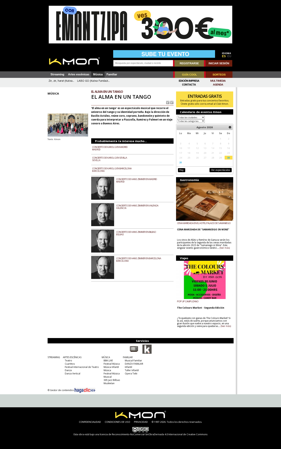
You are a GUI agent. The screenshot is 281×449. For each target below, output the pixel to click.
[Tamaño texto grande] (172, 102)
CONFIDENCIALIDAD (90, 422)
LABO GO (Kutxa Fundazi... (93, 80)
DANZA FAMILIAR (134, 363)
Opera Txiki (131, 373)
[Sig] (230, 127)
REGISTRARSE (189, 63)
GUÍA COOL (189, 74)
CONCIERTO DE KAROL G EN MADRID (110, 147)
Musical (108, 376)
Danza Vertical (72, 373)
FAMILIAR (128, 357)
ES (224, 56)
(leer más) (224, 248)
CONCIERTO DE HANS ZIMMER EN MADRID (136, 179)
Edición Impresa (189, 80)
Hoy (181, 170)
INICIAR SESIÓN (219, 63)
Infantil (128, 367)
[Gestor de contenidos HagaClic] (84, 390)
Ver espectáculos (220, 170)
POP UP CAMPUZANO (187, 301)
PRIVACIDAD (141, 422)
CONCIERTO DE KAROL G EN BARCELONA (112, 168)
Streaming (57, 74)
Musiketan (109, 383)
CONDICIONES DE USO (117, 422)
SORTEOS (219, 74)
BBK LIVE (108, 360)
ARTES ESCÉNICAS (72, 357)
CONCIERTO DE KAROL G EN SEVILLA (109, 157)
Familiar (111, 74)
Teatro (68, 360)
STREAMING (54, 357)
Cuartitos (70, 363)
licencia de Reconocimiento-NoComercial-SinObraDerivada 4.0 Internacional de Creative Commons (153, 434)
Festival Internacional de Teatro (82, 367)
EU (229, 56)
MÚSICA (106, 357)
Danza (68, 370)
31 (180, 162)
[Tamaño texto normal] (168, 102)
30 (228, 157)
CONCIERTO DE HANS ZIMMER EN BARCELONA (138, 258)
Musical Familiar (133, 360)
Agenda (218, 84)
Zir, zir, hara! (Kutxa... (61, 80)
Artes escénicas (78, 74)
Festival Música (112, 363)
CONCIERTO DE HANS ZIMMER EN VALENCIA (137, 205)
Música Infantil (111, 367)
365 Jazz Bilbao (112, 380)
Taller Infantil (132, 370)
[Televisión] (134, 353)
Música (98, 74)
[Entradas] (147, 353)
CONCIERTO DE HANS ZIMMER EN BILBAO (136, 232)
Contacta (189, 84)
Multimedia (218, 80)
